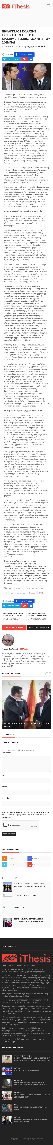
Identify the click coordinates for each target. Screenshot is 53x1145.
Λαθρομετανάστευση (18, 593)
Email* (4, 786)
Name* (4, 775)
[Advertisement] (27, 22)
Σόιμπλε (32, 593)
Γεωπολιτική (18, 1056)
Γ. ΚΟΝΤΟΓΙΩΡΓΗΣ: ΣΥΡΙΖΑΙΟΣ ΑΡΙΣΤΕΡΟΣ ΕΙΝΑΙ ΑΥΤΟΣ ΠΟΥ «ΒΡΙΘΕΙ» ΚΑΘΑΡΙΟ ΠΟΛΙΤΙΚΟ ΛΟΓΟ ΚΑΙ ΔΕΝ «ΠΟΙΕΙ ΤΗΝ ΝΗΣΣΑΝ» (32, 1060)
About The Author (14, 627)
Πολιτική (27, 1056)
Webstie (5, 798)
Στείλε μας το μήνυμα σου (25, 895)
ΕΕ (6, 593)
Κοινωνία (17, 1093)
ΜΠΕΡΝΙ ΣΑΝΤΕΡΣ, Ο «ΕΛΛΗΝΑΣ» (26, 1070)
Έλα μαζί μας (19, 907)
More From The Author (39, 627)
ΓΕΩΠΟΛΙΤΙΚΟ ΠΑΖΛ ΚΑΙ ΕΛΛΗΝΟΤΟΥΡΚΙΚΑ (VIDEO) (30, 1108)
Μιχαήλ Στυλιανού (36, 46)
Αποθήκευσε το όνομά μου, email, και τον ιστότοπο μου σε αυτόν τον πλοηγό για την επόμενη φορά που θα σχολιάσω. (25, 814)
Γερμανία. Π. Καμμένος (35, 589)
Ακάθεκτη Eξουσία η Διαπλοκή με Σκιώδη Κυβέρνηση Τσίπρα (30, 1120)
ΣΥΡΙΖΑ (41, 593)
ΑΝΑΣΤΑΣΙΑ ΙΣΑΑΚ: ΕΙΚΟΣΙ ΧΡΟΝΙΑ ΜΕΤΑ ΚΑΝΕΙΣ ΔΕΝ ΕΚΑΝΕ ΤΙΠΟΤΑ (32, 1096)
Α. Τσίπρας (20, 589)
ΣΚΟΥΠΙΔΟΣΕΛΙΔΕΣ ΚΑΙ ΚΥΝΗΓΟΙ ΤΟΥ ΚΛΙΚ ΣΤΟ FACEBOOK (37, 615)
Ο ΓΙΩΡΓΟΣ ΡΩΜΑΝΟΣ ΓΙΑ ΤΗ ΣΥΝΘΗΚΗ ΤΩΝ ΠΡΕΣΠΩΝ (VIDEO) (26, 725)
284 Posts (24, 649)
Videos (16, 1105)
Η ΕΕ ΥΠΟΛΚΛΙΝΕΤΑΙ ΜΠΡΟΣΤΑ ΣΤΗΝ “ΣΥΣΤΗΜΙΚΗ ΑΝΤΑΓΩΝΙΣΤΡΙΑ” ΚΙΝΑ (28, 920)
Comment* (6, 753)
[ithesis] (16, 6)
